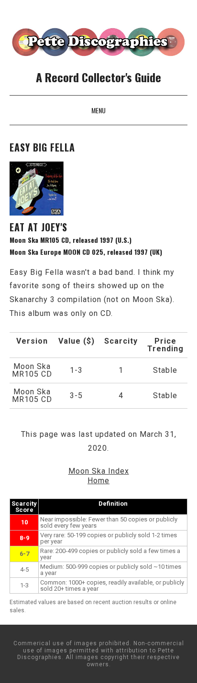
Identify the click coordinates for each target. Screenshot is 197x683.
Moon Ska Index (98, 471)
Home (98, 480)
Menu (98, 110)
